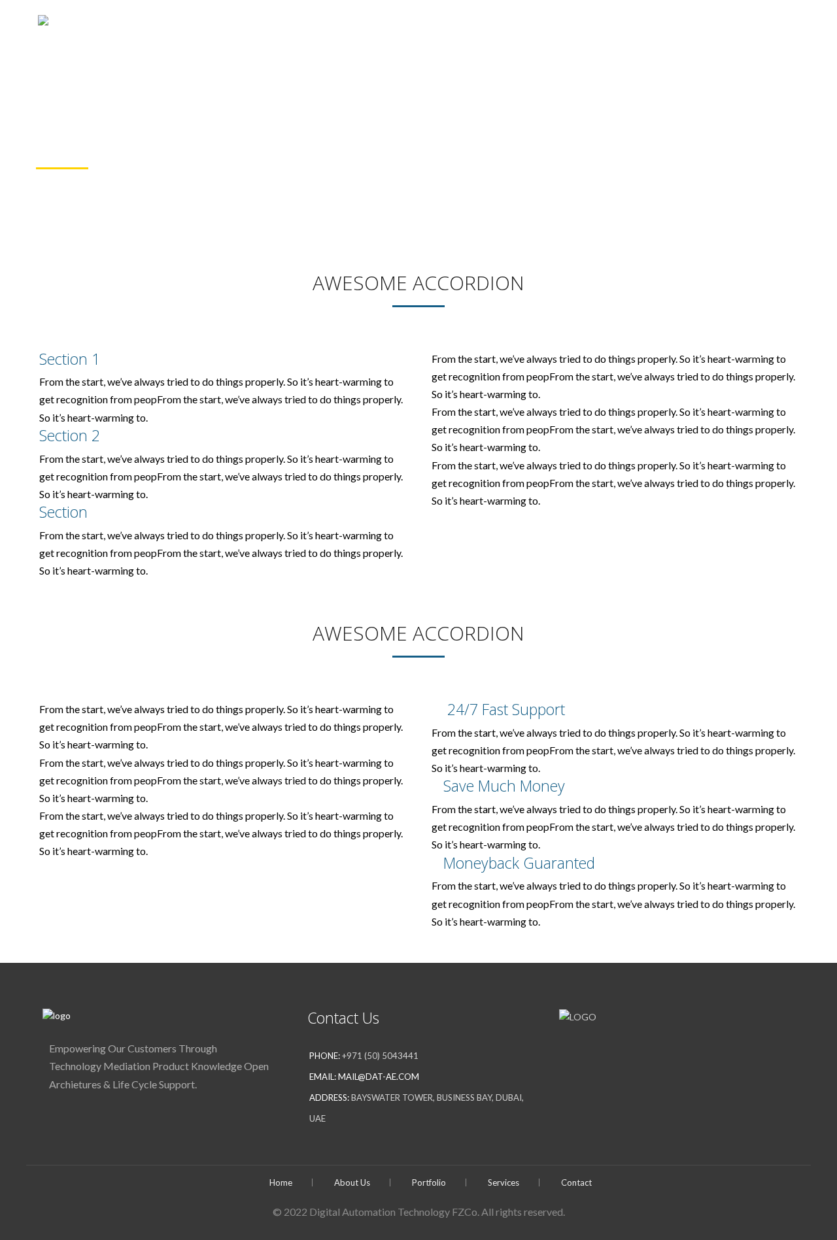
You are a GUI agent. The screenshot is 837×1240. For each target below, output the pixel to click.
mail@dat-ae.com (378, 1076)
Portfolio (642, 27)
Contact (780, 27)
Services (720, 27)
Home (525, 27)
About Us (578, 27)
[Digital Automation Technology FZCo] (176, 25)
